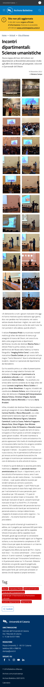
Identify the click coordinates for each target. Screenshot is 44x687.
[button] (17, 3)
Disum (5, 588)
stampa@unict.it (9, 651)
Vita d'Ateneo (23, 35)
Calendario (6, 682)
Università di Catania (9, 3)
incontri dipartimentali (11, 601)
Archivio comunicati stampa (13, 673)
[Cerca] (39, 10)
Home (4, 35)
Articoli (12, 35)
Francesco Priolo (15, 588)
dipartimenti (26, 601)
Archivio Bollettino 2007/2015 (13, 678)
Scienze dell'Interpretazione (13, 592)
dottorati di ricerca (31, 588)
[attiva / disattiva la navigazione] (4, 10)
